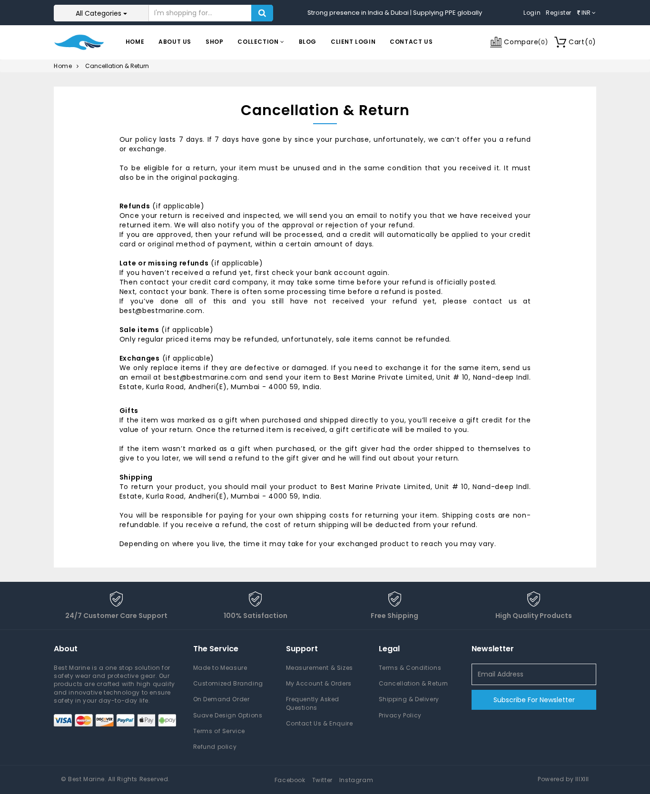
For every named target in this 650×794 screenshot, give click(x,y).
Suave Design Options (228, 715)
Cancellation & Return (414, 683)
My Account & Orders (319, 683)
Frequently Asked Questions (313, 703)
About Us (174, 42)
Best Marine (86, 779)
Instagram (356, 780)
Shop (214, 42)
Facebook (290, 780)
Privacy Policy (400, 715)
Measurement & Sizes (319, 668)
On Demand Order (221, 699)
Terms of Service (219, 731)
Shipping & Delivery (409, 699)
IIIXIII (582, 779)
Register (558, 13)
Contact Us (411, 42)
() (582, 42)
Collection (258, 42)
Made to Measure (220, 668)
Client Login (353, 42)
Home (135, 42)
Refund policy (215, 747)
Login (532, 13)
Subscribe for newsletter (534, 700)
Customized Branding (228, 683)
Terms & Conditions (410, 668)
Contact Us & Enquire (319, 723)
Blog (307, 42)
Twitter (322, 780)
